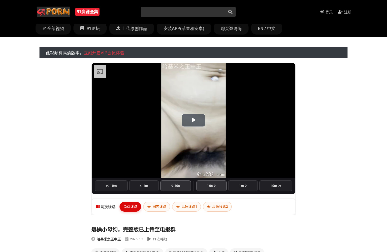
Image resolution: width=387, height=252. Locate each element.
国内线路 (159, 207)
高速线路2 (219, 207)
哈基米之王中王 (109, 239)
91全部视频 (53, 28)
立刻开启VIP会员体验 (104, 52)
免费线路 (130, 207)
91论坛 (93, 28)
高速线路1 (189, 207)
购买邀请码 (231, 28)
